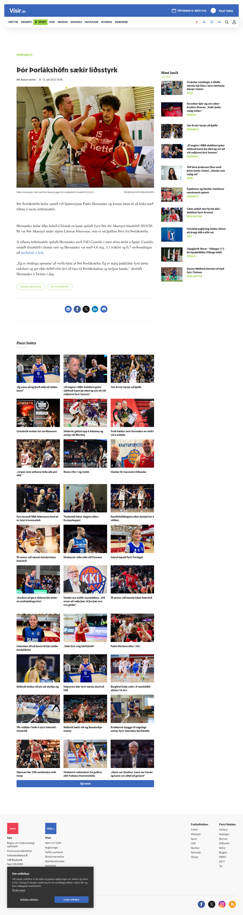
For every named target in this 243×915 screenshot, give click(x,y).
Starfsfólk (50, 866)
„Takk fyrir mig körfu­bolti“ (79, 646)
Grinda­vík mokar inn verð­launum (37, 431)
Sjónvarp (196, 852)
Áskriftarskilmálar (55, 861)
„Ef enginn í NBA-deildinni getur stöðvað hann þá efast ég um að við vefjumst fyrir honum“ (85, 391)
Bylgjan (223, 852)
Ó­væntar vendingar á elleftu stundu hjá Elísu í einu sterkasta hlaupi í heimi (205, 86)
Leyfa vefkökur (72, 899)
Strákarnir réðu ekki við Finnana (83, 557)
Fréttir (194, 830)
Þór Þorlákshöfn (60, 287)
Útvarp (194, 857)
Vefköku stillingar (29, 899)
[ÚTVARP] (219, 22)
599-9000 (17, 864)
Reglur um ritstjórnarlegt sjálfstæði (21, 845)
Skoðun (195, 848)
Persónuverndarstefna (19, 851)
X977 (222, 862)
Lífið (193, 843)
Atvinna (223, 839)
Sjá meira (85, 784)
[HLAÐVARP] (204, 22)
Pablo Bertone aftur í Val (125, 646)
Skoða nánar (18, 890)
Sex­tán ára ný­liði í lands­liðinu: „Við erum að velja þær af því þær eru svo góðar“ (84, 601)
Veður (222, 848)
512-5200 (56, 843)
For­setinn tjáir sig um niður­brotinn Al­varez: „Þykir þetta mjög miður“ (204, 107)
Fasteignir (224, 834)
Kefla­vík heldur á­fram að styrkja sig (38, 687)
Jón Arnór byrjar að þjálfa (126, 387)
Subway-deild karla (30, 287)
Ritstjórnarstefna (54, 857)
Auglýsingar (51, 848)
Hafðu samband (54, 852)
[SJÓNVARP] (212, 22)
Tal (220, 866)
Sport (194, 839)
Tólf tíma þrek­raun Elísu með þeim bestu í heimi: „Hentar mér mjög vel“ (206, 171)
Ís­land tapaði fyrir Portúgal (127, 557)
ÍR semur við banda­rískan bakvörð (131, 598)
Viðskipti (196, 834)
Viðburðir (224, 843)
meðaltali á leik (32, 252)
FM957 (223, 857)
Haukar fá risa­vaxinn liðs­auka (128, 472)
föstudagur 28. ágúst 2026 (192, 11)
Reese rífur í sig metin (76, 472)
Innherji (223, 830)
